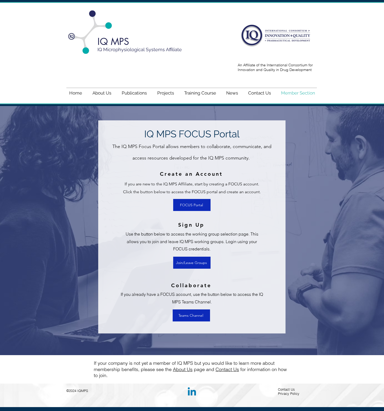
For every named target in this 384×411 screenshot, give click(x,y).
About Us (183, 369)
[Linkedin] (192, 392)
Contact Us (227, 369)
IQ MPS (113, 42)
